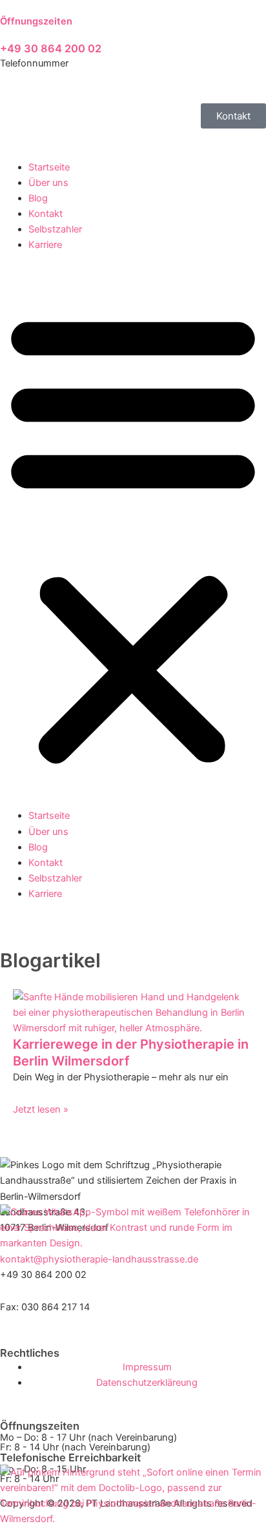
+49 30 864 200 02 (50, 48)
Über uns (48, 183)
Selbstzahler (55, 229)
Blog (38, 198)
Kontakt (45, 214)
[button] (133, 537)
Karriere (45, 245)
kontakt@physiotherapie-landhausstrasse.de (99, 1259)
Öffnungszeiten (36, 21)
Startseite (49, 167)
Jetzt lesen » (40, 1109)
